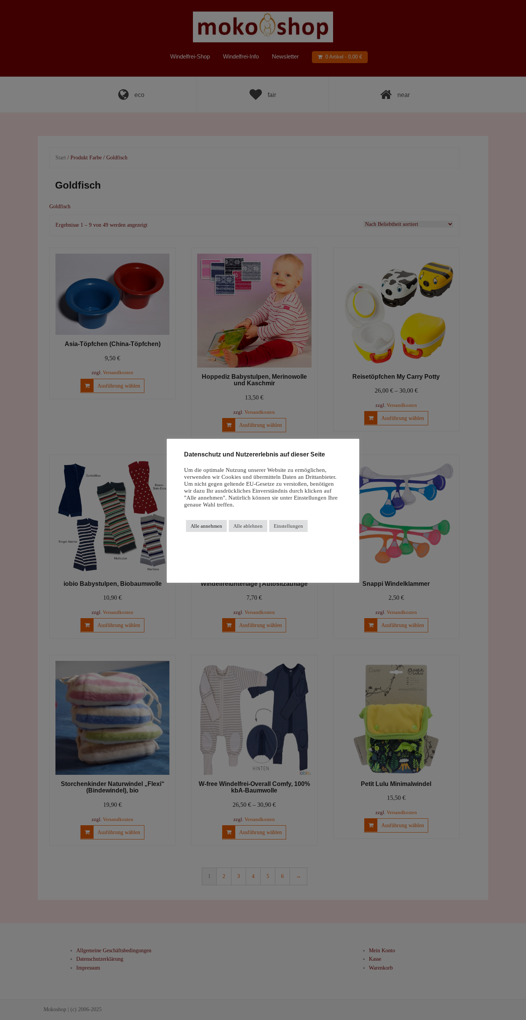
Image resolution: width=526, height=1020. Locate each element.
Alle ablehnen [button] (248, 526)
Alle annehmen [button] (206, 526)
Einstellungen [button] (288, 526)
